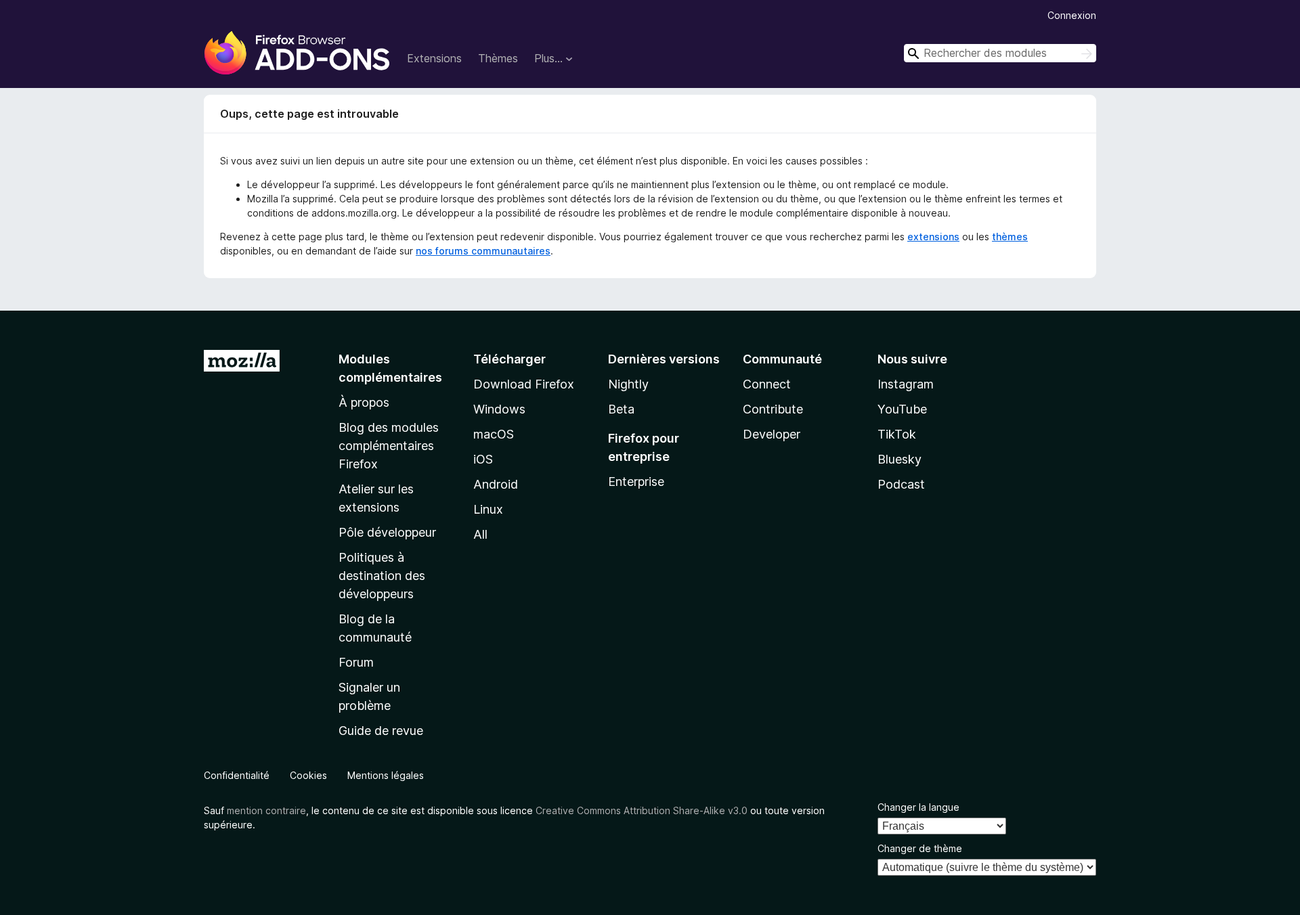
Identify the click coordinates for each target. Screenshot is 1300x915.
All (480, 534)
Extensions (434, 58)
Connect (767, 384)
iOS (483, 459)
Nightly (628, 384)
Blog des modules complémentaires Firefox (389, 445)
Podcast (901, 484)
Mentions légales (385, 775)
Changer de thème (920, 848)
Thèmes (498, 58)
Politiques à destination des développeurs (382, 575)
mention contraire (266, 810)
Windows (499, 409)
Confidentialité (236, 775)
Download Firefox (523, 384)
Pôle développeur (387, 532)
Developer (771, 434)
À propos (364, 402)
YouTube (902, 409)
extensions (933, 236)
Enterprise (636, 481)
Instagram (906, 384)
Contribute (773, 409)
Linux (488, 509)
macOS (493, 434)
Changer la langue (918, 807)
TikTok (897, 434)
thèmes (1010, 236)
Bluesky (900, 459)
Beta (621, 409)
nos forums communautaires (483, 250)
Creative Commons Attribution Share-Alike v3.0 (642, 810)
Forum (356, 662)
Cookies (308, 775)
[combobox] (1000, 53)
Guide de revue (381, 730)
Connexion (1071, 15)
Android (495, 484)
